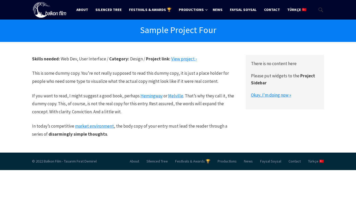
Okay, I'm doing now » (271, 95)
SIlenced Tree (108, 9)
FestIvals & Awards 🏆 (150, 9)
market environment (94, 126)
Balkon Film (52, 161)
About (82, 9)
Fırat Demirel (87, 161)
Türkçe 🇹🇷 (296, 9)
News (218, 9)
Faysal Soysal (243, 9)
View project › (184, 59)
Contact (272, 9)
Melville (175, 96)
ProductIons (191, 9)
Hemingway (151, 96)
